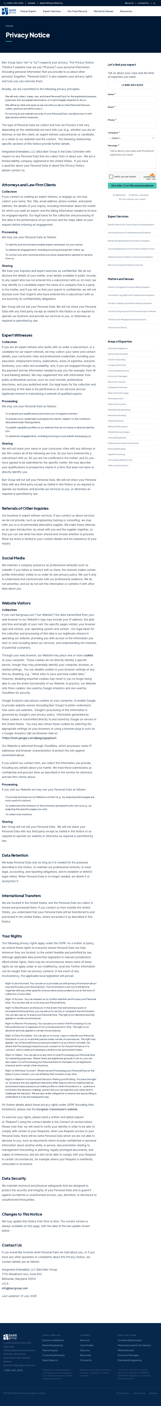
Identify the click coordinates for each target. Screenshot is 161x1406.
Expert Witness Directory (51, 3)
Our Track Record (77, 11)
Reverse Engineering (52, 1345)
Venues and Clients (117, 327)
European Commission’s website (57, 1109)
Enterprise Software (117, 387)
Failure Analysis (50, 1350)
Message (112, 145)
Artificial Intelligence (118, 348)
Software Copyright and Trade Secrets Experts (131, 295)
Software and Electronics (120, 460)
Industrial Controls (117, 404)
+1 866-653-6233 (14, 3)
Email (111, 107)
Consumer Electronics (118, 370)
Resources (126, 11)
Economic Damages (117, 376)
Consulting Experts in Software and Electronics (131, 248)
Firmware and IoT (116, 398)
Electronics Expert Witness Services (125, 265)
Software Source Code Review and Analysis (129, 232)
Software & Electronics (130, 1340)
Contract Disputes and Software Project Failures (132, 311)
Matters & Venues (103, 11)
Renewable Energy (117, 449)
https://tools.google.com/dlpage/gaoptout (29, 738)
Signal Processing (116, 454)
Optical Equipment (117, 437)
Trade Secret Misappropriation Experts (127, 319)
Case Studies (87, 1345)
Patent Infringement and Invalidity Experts (129, 287)
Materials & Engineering (119, 409)
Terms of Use (139, 1393)
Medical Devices (116, 421)
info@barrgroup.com (15, 1288)
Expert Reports (50, 1360)
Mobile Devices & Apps (119, 432)
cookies (88, 655)
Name (111, 94)
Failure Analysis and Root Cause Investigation (130, 257)
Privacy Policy (123, 1393)
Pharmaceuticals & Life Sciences (123, 443)
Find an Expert (28, 11)
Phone (111, 120)
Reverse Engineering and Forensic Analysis (129, 240)
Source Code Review (53, 1340)
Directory (85, 1350)
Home (9, 25)
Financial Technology (118, 393)
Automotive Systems (118, 354)
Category (113, 132)
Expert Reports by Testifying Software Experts (131, 224)
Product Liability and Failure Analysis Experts (130, 303)
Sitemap (153, 1393)
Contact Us (143, 3)
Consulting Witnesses (53, 1355)
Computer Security (117, 365)
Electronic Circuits (116, 382)
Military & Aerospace (118, 426)
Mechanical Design (117, 415)
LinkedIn (31, 3)
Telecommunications (118, 465)
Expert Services (52, 11)
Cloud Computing (116, 359)
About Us (129, 3)
